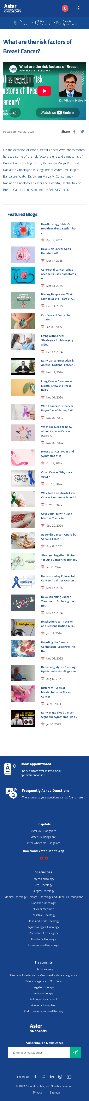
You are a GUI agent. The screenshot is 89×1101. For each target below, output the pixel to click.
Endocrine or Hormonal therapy (43, 1011)
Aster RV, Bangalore (43, 837)
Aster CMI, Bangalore (43, 831)
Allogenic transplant (43, 1005)
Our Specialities (46, 23)
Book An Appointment (70, 23)
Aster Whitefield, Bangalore (43, 843)
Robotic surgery (43, 969)
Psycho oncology (43, 879)
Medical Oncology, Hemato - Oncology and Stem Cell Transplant (44, 897)
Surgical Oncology (43, 891)
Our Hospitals (24, 23)
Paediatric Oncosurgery (43, 933)
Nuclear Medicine (43, 909)
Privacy (37, 1092)
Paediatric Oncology (43, 939)
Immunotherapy (43, 993)
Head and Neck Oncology (43, 921)
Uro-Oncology (43, 885)
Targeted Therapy (43, 987)
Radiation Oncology (43, 903)
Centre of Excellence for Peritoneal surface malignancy (43, 975)
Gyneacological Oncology (43, 927)
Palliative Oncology (43, 915)
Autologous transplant (43, 999)
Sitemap (55, 1092)
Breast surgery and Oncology (43, 981)
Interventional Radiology (43, 945)
